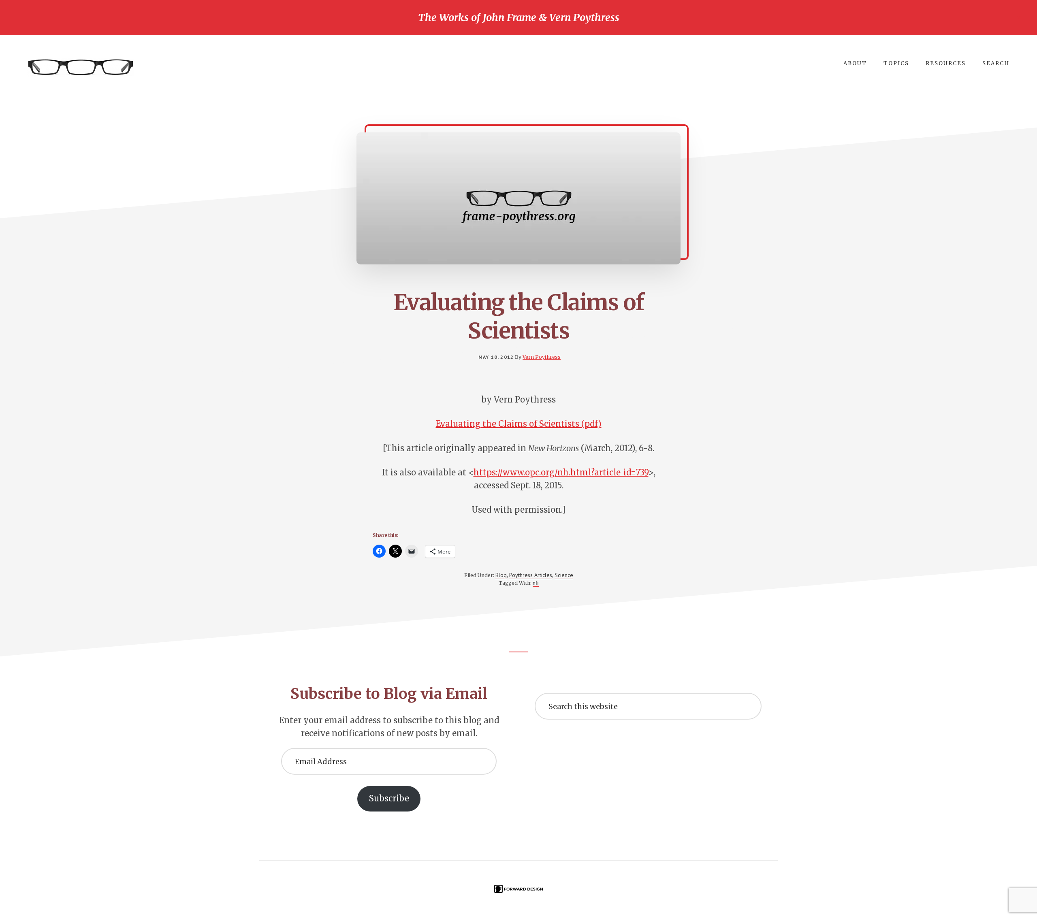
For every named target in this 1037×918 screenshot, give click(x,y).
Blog (501, 575)
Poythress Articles (530, 575)
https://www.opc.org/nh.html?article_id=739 (561, 472)
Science (564, 575)
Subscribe (389, 798)
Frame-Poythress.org (81, 67)
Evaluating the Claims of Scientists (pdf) (519, 424)
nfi (536, 582)
